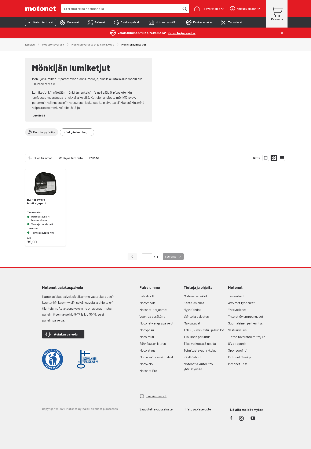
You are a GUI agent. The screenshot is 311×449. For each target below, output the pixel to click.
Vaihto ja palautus (196, 316)
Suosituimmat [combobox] (43, 158)
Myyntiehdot (192, 310)
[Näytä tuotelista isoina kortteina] (266, 158)
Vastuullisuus (237, 330)
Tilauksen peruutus (197, 337)
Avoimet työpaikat (241, 303)
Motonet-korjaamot (153, 310)
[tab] (69, 22)
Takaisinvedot (156, 396)
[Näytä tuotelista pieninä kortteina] (274, 158)
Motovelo (146, 364)
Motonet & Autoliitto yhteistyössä (198, 366)
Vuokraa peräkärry (152, 316)
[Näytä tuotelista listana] (282, 158)
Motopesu (146, 330)
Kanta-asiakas (194, 303)
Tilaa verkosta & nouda (200, 343)
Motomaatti (147, 303)
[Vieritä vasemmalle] (22, 158)
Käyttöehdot (193, 357)
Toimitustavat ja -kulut (200, 350)
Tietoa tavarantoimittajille (246, 337)
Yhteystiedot (237, 310)
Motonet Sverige (239, 357)
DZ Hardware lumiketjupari (36, 201)
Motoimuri (146, 337)
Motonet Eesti (238, 364)
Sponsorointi (237, 350)
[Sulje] (282, 33)
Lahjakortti (147, 296)
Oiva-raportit (237, 343)
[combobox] (120, 8)
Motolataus (147, 350)
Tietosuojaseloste (198, 409)
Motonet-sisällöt (195, 296)
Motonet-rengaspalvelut (156, 323)
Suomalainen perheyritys (245, 323)
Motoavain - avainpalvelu (157, 357)
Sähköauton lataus (152, 343)
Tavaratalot (236, 296)
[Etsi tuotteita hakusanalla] (184, 8)
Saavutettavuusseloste (156, 409)
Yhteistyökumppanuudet (245, 316)
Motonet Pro (148, 371)
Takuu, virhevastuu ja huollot (204, 330)
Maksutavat (192, 323)
